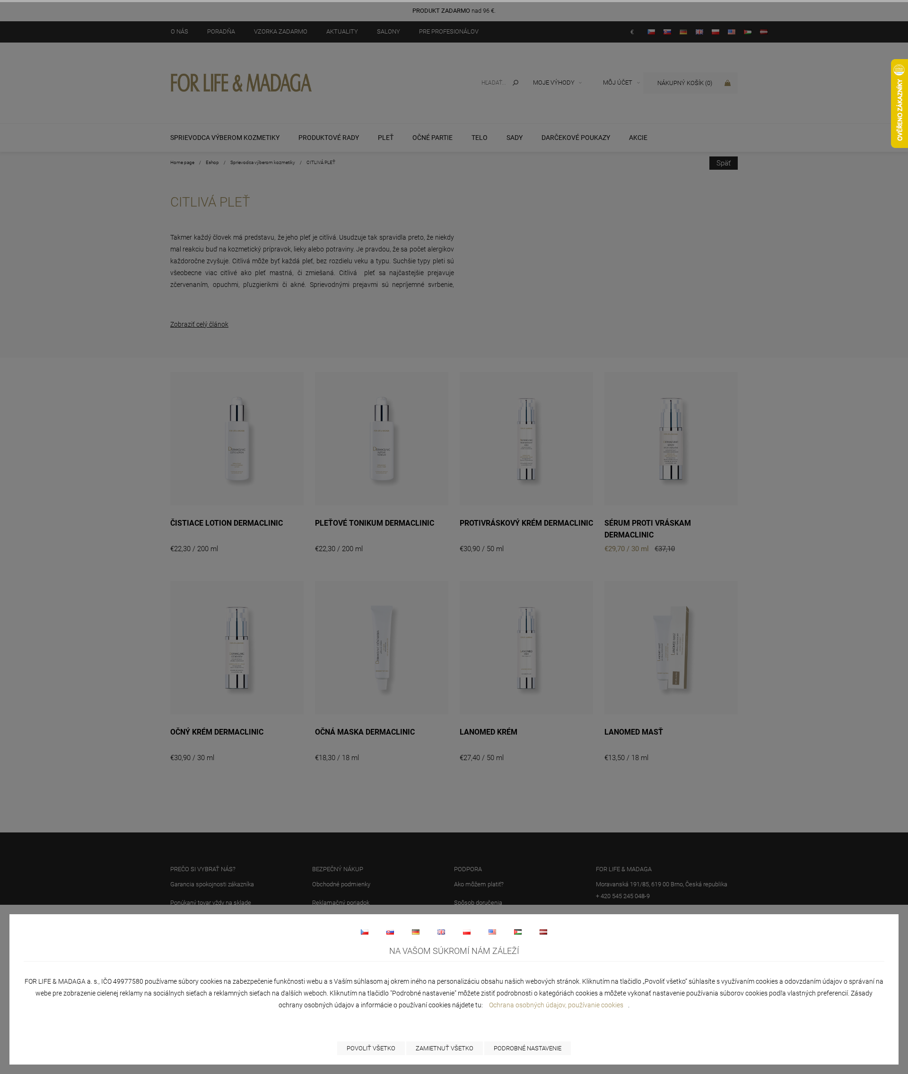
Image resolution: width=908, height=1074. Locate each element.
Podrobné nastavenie (527, 1048)
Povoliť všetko (371, 1048)
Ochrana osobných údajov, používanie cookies (556, 1005)
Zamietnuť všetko (444, 1048)
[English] (441, 931)
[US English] (492, 931)
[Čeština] (364, 931)
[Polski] (466, 931)
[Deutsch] (415, 931)
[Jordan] (517, 931)
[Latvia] (543, 931)
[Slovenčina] (390, 931)
